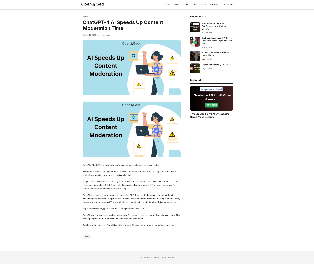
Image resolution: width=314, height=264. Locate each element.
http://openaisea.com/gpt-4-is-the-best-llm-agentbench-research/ (113, 208)
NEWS (176, 5)
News (85, 16)
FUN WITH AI (215, 5)
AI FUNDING (228, 5)
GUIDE (194, 5)
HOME (168, 5)
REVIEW (204, 5)
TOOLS (185, 5)
